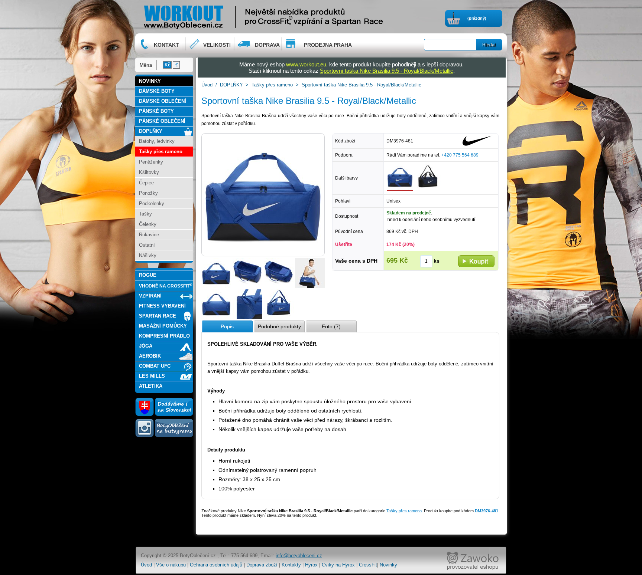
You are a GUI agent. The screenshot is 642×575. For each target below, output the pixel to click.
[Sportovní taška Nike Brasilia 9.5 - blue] (427, 189)
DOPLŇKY (231, 85)
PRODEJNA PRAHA (328, 45)
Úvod (207, 85)
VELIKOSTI (217, 45)
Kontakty (291, 565)
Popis (227, 326)
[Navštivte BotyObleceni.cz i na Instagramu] (164, 436)
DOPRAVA (267, 45)
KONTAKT (166, 45)
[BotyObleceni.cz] (206, 16)
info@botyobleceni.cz (299, 555)
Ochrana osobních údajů (216, 565)
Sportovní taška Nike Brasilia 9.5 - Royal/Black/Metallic (386, 71)
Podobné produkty (279, 326)
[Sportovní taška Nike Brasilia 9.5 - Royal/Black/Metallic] (216, 286)
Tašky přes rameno (272, 85)
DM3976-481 (486, 511)
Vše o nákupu (171, 565)
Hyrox (311, 565)
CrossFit (368, 565)
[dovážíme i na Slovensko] (164, 414)
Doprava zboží (262, 565)
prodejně (421, 213)
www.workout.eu (306, 64)
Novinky (388, 565)
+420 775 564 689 (460, 155)
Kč (168, 65)
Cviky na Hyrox (338, 565)
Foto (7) (331, 326)
